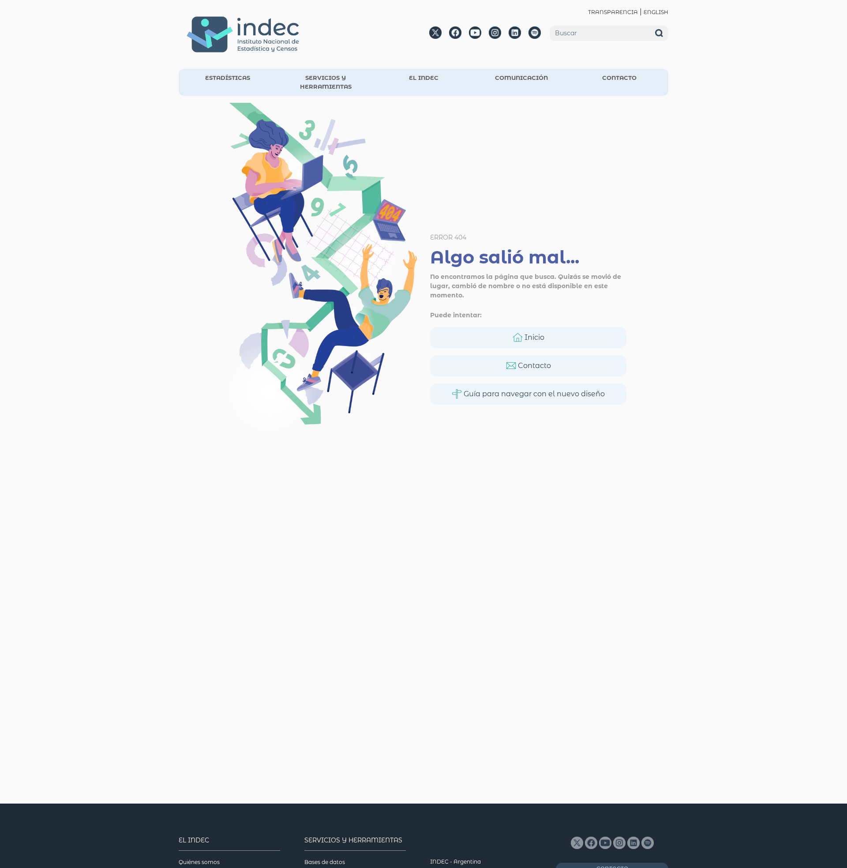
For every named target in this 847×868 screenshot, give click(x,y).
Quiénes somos (199, 862)
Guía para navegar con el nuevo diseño (533, 394)
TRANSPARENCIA (613, 12)
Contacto (533, 365)
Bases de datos (324, 862)
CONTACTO (619, 77)
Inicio (533, 337)
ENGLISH (656, 12)
